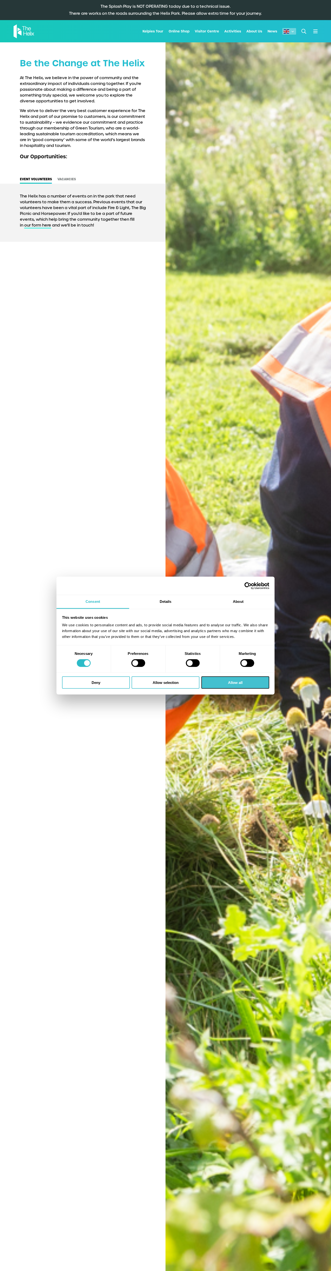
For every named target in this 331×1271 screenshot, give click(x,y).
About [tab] (238, 601)
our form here (37, 225)
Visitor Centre (207, 31)
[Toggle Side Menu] (315, 31)
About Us (254, 31)
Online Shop (179, 31)
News (272, 31)
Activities (232, 31)
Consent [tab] (93, 601)
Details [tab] (166, 601)
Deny (96, 683)
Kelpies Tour (152, 31)
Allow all (235, 683)
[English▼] (289, 31)
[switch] (138, 663)
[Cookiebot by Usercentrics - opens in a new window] (248, 585)
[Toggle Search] (303, 31)
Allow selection (166, 683)
